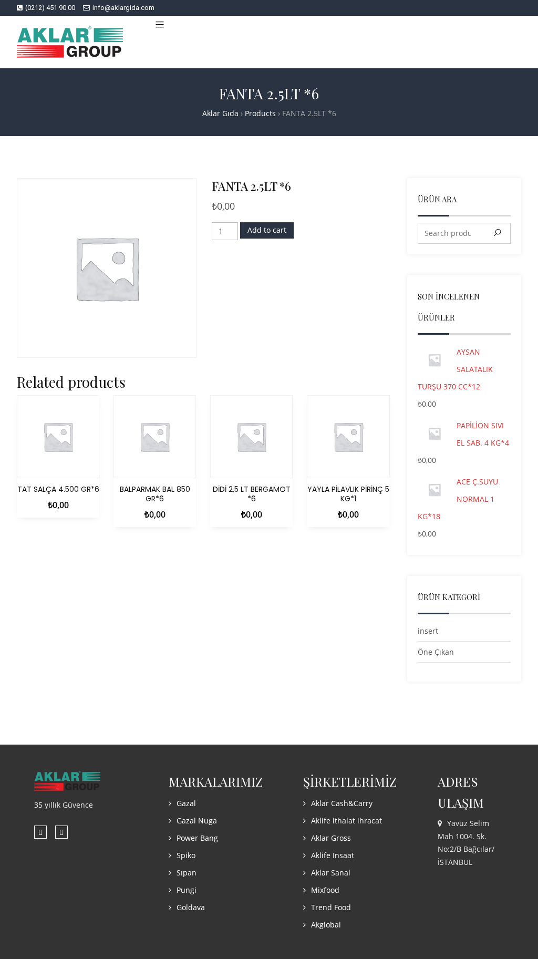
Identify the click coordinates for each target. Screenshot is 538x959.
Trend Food (331, 907)
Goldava (191, 907)
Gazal (186, 803)
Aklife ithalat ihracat (346, 821)
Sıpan (186, 873)
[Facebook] (40, 832)
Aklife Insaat (332, 855)
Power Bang (197, 838)
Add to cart (266, 230)
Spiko (186, 855)
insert (428, 631)
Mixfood (325, 890)
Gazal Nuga (197, 821)
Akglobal (326, 925)
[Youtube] (61, 832)
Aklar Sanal (330, 873)
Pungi (186, 890)
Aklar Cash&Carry (342, 803)
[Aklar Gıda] (70, 42)
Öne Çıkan (436, 652)
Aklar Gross (331, 838)
